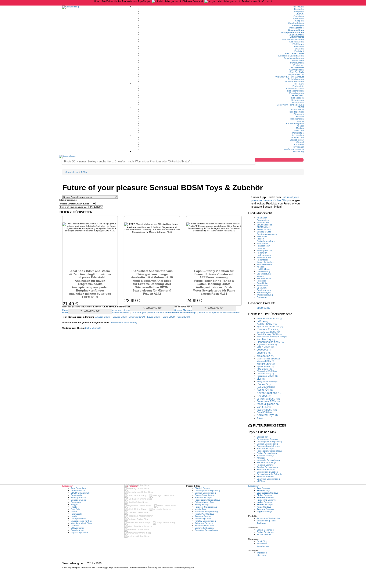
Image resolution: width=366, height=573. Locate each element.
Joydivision (267, 344)
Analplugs (299, 11)
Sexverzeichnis (264, 534)
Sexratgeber (263, 546)
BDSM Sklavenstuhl (80, 493)
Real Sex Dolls (297, 72)
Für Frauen (298, 7)
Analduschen (297, 137)
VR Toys (261, 481)
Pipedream (267, 376)
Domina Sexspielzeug (267, 444)
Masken (300, 128)
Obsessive (267, 371)
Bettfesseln (76, 495)
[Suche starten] (279, 160)
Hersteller (270, 314)
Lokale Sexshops (265, 530)
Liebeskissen (297, 100)
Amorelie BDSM (137, 317)
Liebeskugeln (297, 25)
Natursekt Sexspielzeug (268, 460)
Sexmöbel (298, 95)
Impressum (262, 553)
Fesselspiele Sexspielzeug (124, 322)
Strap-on (299, 21)
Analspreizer (263, 220)
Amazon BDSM (102, 317)
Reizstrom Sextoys (266, 469)
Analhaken (262, 218)
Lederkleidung (264, 274)
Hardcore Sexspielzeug (206, 507)
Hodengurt (262, 253)
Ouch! (265, 373)
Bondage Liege (78, 500)
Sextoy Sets (298, 102)
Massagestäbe (296, 28)
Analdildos (299, 16)
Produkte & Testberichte (268, 518)
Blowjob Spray (297, 140)
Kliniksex (261, 458)
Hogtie (74, 516)
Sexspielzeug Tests (266, 521)
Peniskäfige (298, 133)
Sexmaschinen (296, 30)
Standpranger (77, 530)
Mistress (265, 361)
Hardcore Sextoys (265, 455)
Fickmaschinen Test (204, 502)
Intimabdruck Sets (295, 88)
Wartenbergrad (264, 292)
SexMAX (264, 396)
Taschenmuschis (296, 74)
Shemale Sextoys (265, 476)
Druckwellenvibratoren (293, 39)
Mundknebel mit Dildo (81, 523)
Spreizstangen (264, 290)
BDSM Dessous (264, 225)
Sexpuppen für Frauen (292, 32)
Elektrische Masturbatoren (291, 56)
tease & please (268, 403)
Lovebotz (264, 349)
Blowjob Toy (262, 437)
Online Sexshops (265, 532)
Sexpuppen (297, 67)
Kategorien (253, 486)
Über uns (261, 555)
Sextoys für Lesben (204, 528)
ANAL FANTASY (269, 318)
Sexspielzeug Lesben (267, 472)
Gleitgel (300, 142)
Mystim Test (200, 509)
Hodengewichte (264, 250)
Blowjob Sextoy (202, 488)
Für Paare (299, 84)
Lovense (263, 352)
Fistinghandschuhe (266, 241)
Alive (261, 418)
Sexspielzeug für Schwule (269, 474)
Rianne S (264, 384)
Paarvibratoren (296, 93)
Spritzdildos (298, 18)
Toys (263, 490)
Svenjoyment (268, 401)
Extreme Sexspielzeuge (268, 446)
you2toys (267, 410)
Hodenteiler (262, 260)
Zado (264, 412)
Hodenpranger (264, 255)
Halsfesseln (76, 514)
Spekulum (261, 288)
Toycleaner (298, 147)
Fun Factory (266, 339)
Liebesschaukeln (295, 91)
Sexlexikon (262, 543)
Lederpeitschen (78, 518)
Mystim (265, 366)
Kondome (299, 144)
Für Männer (298, 44)
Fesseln (300, 116)
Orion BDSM (183, 317)
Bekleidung (298, 151)
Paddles (75, 525)
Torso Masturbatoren (294, 58)
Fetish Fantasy (269, 334)
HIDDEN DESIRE (270, 342)
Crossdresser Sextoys (267, 439)
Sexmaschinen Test (204, 525)
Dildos (300, 14)
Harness (300, 121)
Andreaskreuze (78, 490)
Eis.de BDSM (153, 317)
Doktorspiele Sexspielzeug (270, 441)
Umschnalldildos (296, 23)
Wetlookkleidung (265, 295)
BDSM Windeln (264, 229)
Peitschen (299, 130)
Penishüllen (298, 60)
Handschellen (297, 119)
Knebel (300, 126)
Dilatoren (299, 49)
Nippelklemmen (264, 278)
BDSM (301, 107)
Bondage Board (78, 497)
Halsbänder (262, 243)
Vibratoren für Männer (289, 77)
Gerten (74, 511)
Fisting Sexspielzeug (267, 453)
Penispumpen (297, 63)
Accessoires (298, 135)
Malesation (265, 356)
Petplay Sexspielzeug (267, 467)
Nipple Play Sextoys (266, 462)
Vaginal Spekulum (79, 532)
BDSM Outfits (263, 308)
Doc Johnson (268, 332)
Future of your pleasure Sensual (164, 312)
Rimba (266, 387)
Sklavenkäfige (78, 528)
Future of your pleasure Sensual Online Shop (275, 199)
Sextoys (263, 488)
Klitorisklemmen (264, 264)
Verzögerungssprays (294, 149)
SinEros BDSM (120, 317)
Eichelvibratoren (296, 79)
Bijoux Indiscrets (270, 326)
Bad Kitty (267, 324)
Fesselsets (76, 502)
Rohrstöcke (262, 285)
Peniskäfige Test (203, 518)
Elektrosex (299, 114)
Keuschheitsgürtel (295, 123)
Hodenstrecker (264, 257)
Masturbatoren (294, 53)
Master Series (268, 359)
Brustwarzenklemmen (267, 234)
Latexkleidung (263, 271)
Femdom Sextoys (265, 448)
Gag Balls (75, 509)
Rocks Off (265, 389)
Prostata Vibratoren (294, 81)
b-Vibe (262, 321)
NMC (264, 369)
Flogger (74, 504)
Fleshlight (299, 51)
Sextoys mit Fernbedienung (290, 105)
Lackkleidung (263, 269)
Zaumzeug (262, 297)
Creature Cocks (268, 329)
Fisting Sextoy (201, 504)
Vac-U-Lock (265, 407)
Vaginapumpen (296, 35)
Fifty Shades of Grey (272, 336)
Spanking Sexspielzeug (268, 479)
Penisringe (298, 65)
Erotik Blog (262, 541)
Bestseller (299, 9)
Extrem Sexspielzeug (205, 495)
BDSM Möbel (297, 109)
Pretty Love (267, 381)
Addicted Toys (267, 415)
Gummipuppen (296, 70)
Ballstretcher (263, 222)
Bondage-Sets (297, 112)
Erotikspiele (298, 86)
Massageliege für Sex (81, 521)
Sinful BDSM (169, 317)
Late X (265, 347)
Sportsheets (268, 399)
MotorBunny (266, 363)
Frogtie (74, 507)
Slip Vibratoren (296, 42)
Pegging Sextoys (265, 465)
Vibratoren (297, 37)
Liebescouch (297, 98)
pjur (261, 378)
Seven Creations (268, 392)
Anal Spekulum (78, 488)
